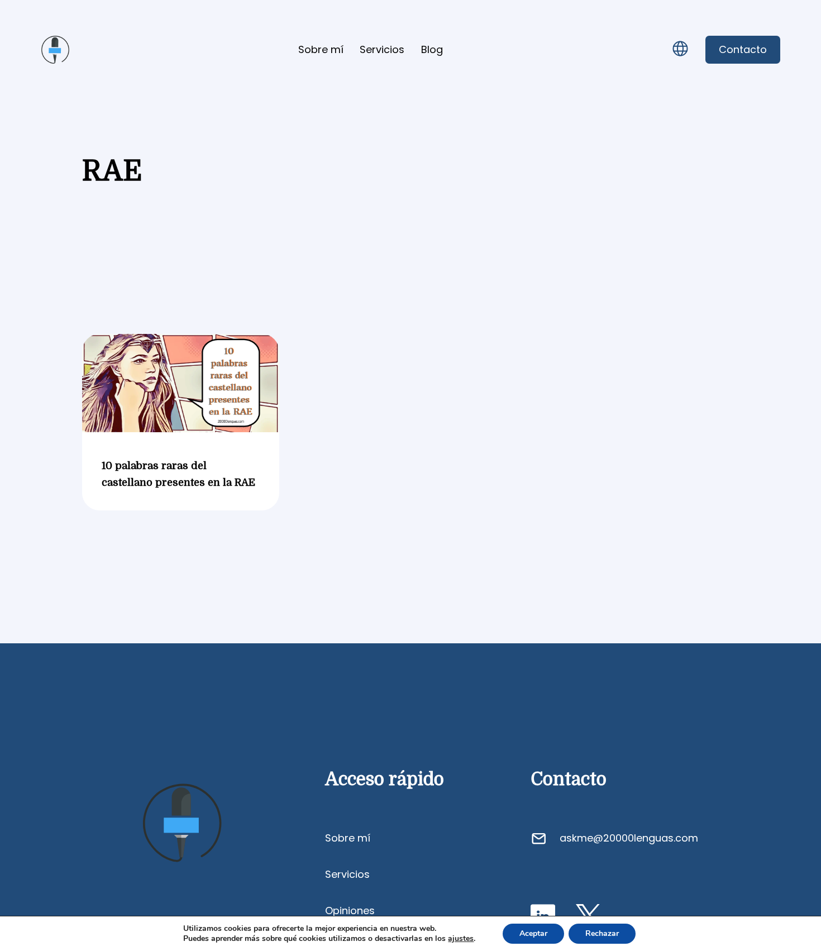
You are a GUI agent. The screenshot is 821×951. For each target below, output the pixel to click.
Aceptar (533, 933)
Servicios (382, 49)
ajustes (461, 939)
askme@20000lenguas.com (629, 838)
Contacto (743, 49)
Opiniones (350, 910)
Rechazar (602, 933)
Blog (432, 49)
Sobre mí (320, 49)
